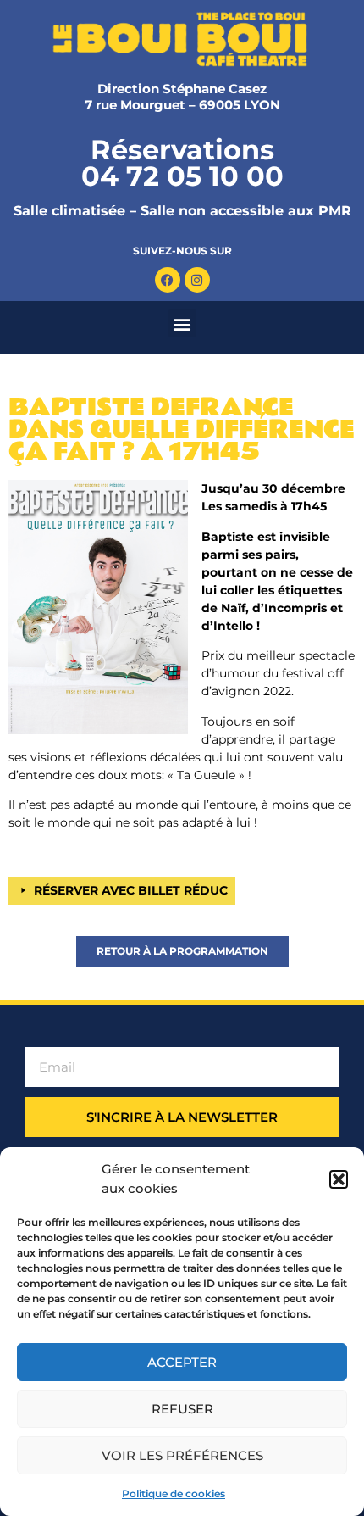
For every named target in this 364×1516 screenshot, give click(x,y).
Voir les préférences (182, 1455)
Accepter (182, 1362)
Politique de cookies (173, 1493)
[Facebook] (167, 280)
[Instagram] (197, 280)
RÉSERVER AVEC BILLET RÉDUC (131, 890)
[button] (338, 1179)
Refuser (182, 1409)
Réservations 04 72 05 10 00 (182, 162)
